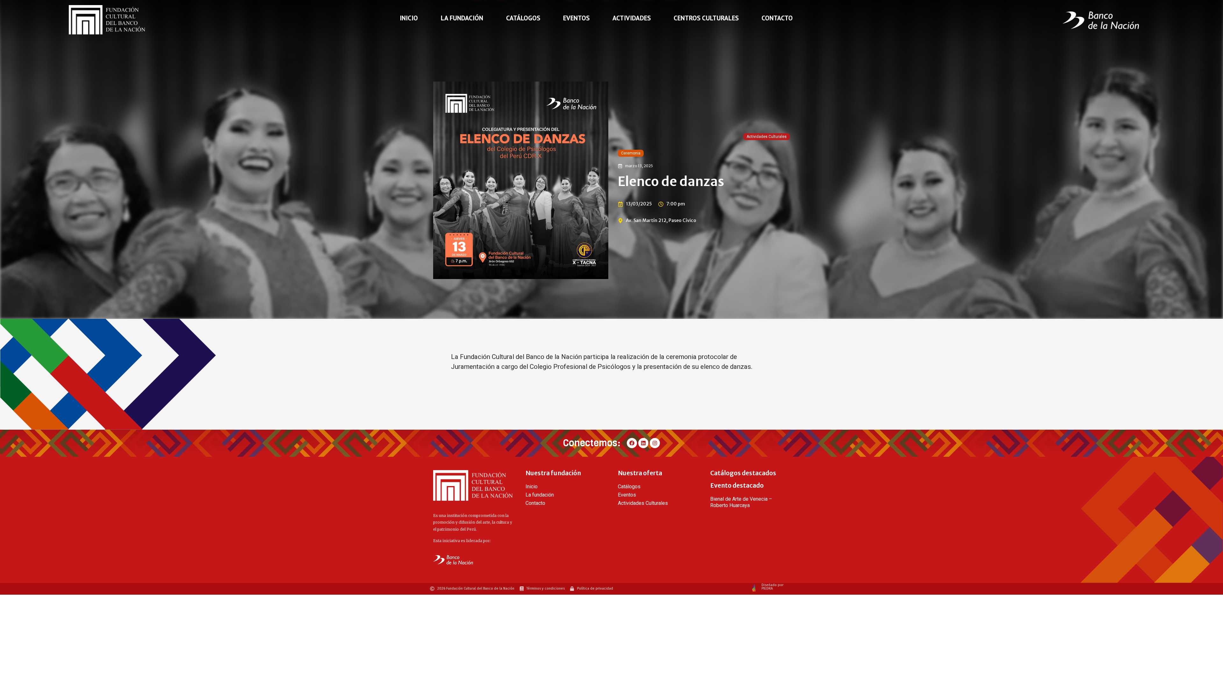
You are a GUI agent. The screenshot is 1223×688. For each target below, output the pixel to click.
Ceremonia (630, 153)
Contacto (777, 18)
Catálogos (523, 18)
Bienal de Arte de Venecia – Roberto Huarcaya (741, 502)
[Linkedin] (643, 443)
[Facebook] (632, 443)
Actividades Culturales (767, 136)
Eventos (576, 18)
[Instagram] (655, 443)
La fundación (462, 18)
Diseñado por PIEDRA (772, 587)
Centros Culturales (706, 18)
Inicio (409, 18)
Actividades (631, 18)
